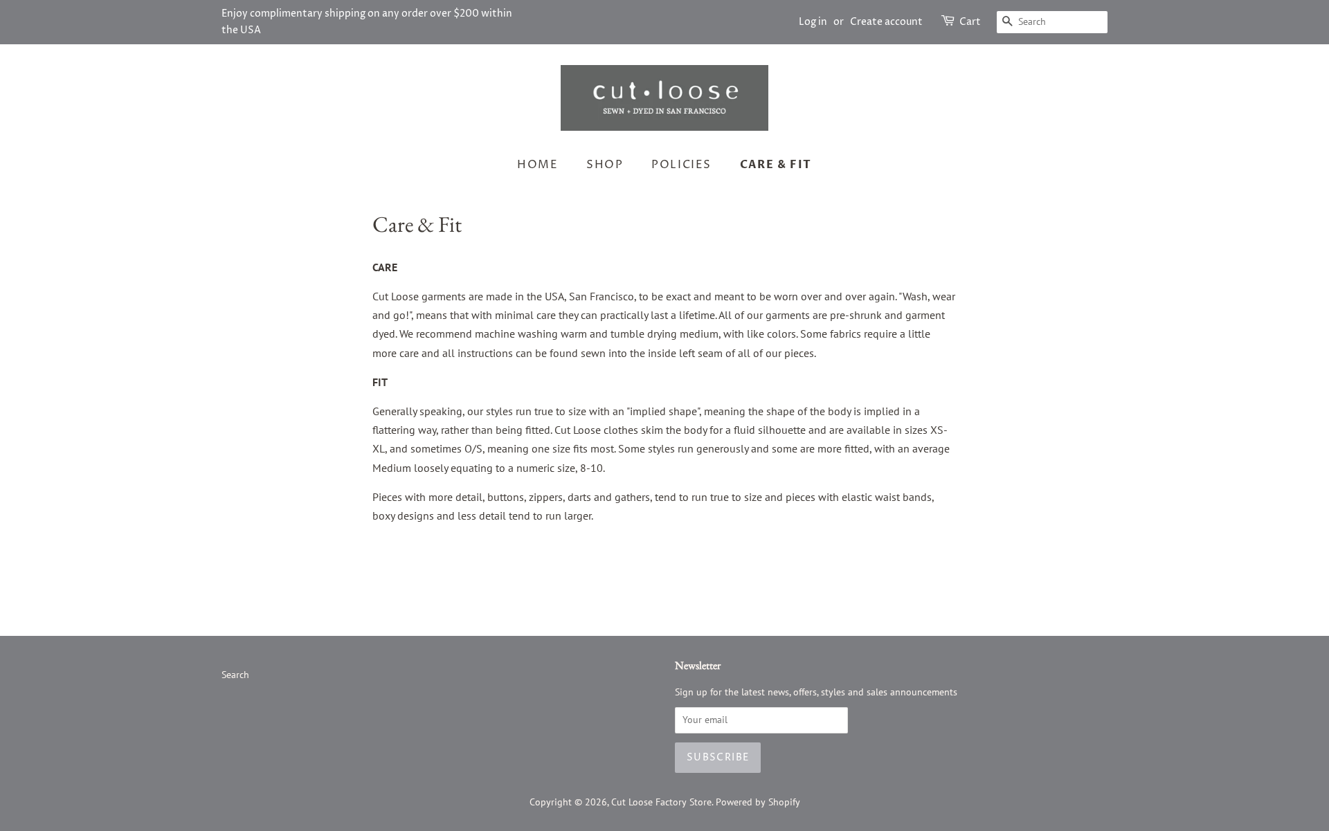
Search (235, 674)
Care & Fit (776, 164)
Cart (970, 21)
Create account (886, 21)
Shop (604, 164)
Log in (813, 21)
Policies (681, 164)
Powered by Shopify (758, 802)
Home (537, 164)
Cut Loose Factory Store (661, 802)
